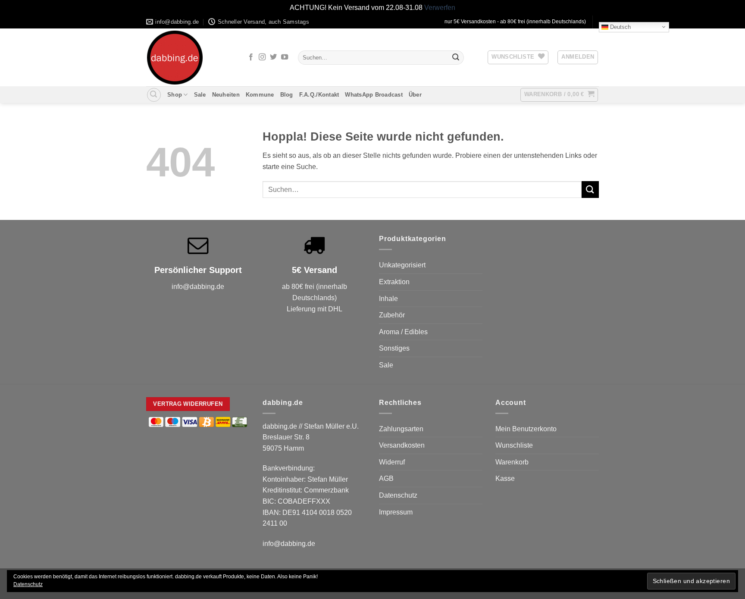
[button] (577, 57)
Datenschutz (398, 495)
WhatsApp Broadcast (374, 94)
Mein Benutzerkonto (526, 429)
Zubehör (392, 315)
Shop (174, 94)
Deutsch (619, 26)
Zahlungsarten (401, 429)
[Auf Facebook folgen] (250, 57)
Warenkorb (512, 462)
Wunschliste (514, 445)
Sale (200, 94)
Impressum (396, 512)
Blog (286, 94)
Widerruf (392, 462)
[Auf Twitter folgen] (273, 57)
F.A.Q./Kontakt (319, 94)
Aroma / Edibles (403, 332)
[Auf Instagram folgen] (262, 57)
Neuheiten (226, 94)
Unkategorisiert (402, 265)
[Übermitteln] (455, 57)
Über (415, 94)
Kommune (260, 94)
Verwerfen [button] (439, 7)
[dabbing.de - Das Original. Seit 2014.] (189, 57)
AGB (386, 478)
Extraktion (394, 281)
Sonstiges (394, 348)
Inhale (388, 298)
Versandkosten (402, 445)
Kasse (505, 478)
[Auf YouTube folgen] (284, 57)
